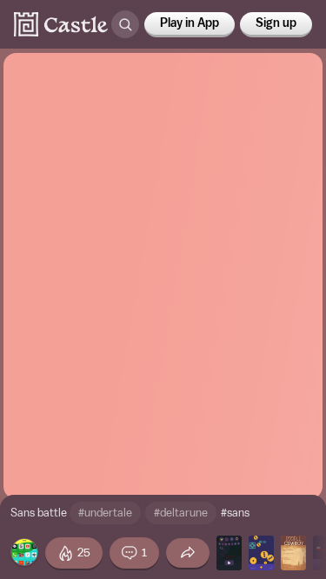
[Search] (125, 24)
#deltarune (181, 512)
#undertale (105, 512)
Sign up (276, 23)
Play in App (189, 23)
